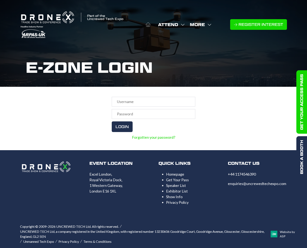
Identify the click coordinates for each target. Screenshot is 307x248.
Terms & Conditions (97, 241)
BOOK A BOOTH (301, 157)
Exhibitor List (177, 191)
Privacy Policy (177, 202)
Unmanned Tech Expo (38, 241)
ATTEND (168, 24)
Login (122, 127)
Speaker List (176, 185)
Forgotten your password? (153, 137)
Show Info (174, 196)
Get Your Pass (177, 180)
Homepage (175, 174)
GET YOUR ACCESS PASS (301, 102)
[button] (199, 24)
